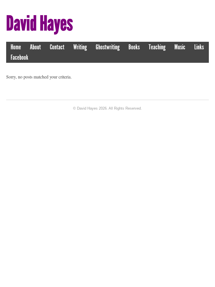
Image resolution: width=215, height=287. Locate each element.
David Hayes (39, 23)
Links (199, 47)
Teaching (157, 47)
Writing (80, 47)
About (35, 47)
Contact (57, 47)
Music (179, 47)
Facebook (19, 57)
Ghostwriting (108, 47)
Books (134, 47)
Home (16, 47)
